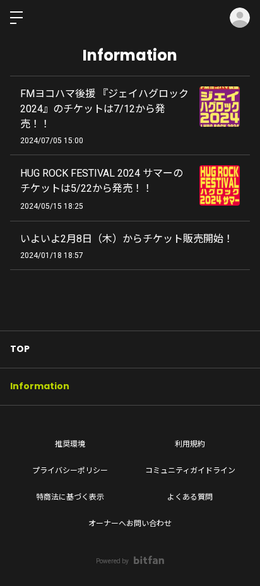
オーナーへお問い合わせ (130, 523)
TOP (20, 349)
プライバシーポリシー (70, 470)
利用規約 (190, 444)
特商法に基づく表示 (70, 497)
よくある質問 (190, 497)
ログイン (240, 18)
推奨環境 (70, 444)
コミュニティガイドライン (190, 470)
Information (39, 386)
